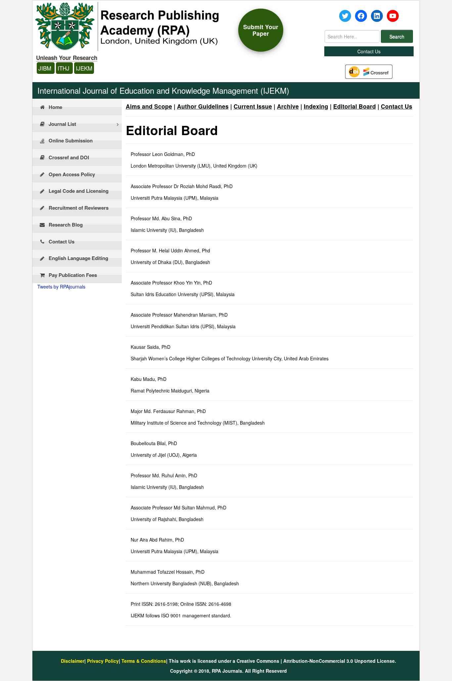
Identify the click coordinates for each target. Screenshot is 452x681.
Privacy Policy (103, 660)
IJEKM (84, 68)
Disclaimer (72, 660)
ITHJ (64, 68)
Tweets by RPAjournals (61, 286)
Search (396, 36)
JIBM (45, 68)
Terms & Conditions (143, 660)
